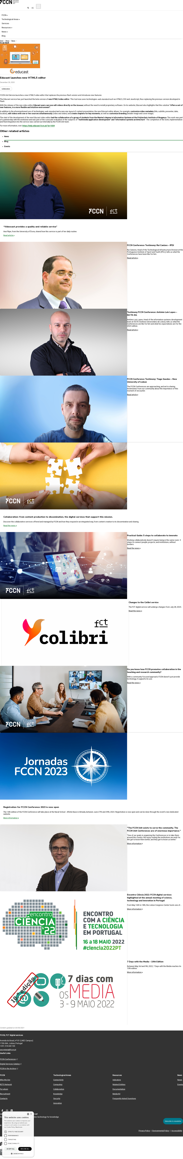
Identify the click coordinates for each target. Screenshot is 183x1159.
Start (1, 41)
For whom (4, 1089)
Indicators (117, 1080)
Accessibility (176, 1131)
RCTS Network (6, 1084)
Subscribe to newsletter (173, 1121)
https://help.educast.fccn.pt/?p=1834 (38, 126)
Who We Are (5, 1080)
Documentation (119, 1089)
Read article (8, 235)
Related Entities (119, 1084)
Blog (3, 36)
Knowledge (57, 1094)
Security (56, 1099)
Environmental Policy (160, 1131)
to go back (4, 43)
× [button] (31, 1114)
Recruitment (5, 1094)
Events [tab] (7, 146)
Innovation (57, 1103)
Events (180, 1084)
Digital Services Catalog (10, 1064)
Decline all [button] (25, 1149)
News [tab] (6, 136)
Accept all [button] (11, 1149)
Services (5, 23)
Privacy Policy (144, 1131)
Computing (57, 1084)
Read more (19, 1127)
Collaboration (6, 89)
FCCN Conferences (8, 1059)
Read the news (9, 526)
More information (10, 818)
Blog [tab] (6, 141)
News (7, 41)
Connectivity (58, 1080)
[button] (18, 1153)
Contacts (4, 1099)
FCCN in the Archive (8, 1069)
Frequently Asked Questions (124, 1099)
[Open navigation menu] (38, 6)
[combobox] (28, 1114)
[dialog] (18, 1134)
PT (33, 8)
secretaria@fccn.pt (8, 1050)
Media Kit (116, 1094)
